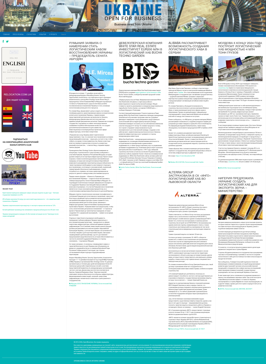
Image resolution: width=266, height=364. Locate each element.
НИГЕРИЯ (242, 289)
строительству (223, 88)
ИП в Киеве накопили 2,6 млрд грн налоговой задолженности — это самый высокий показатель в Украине (31, 200)
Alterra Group (174, 329)
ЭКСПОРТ (249, 289)
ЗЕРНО (222, 289)
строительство (233, 162)
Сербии (180, 92)
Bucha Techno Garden (127, 167)
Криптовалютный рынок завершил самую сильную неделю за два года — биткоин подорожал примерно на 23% (31, 194)
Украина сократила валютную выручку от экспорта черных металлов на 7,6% (29, 205)
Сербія (201, 162)
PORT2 (182, 329)
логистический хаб (105, 283)
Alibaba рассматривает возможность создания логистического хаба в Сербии (189, 47)
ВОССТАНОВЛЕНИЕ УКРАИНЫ (87, 283)
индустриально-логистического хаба (148, 92)
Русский (259, 34)
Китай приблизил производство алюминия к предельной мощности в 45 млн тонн (31, 210)
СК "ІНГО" (202, 329)
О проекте (53, 34)
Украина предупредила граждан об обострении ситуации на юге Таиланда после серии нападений (30, 215)
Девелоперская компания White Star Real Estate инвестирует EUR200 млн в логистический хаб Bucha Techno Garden (140, 49)
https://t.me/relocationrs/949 (185, 156)
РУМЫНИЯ (72, 286)
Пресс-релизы (18, 34)
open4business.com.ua (82, 361)
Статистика (31, 34)
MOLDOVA (223, 168)
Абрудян (74, 283)
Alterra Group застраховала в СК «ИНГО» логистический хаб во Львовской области (190, 177)
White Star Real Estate (142, 167)
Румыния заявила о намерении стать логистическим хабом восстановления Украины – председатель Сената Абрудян (90, 51)
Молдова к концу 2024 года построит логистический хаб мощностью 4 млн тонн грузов (240, 47)
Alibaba (172, 162)
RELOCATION (180, 162)
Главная (6, 34)
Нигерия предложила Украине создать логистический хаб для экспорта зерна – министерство (237, 184)
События (42, 34)
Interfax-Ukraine (98, 361)
